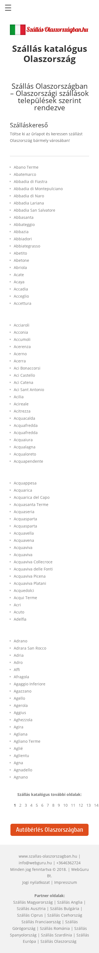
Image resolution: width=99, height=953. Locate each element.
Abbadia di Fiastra (30, 181)
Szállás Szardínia (56, 935)
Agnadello (23, 769)
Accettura (22, 303)
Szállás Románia (55, 928)
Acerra (20, 361)
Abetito (20, 253)
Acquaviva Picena (30, 576)
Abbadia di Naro (29, 195)
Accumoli (22, 339)
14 (96, 805)
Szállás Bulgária (64, 908)
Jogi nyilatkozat (36, 882)
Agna (18, 762)
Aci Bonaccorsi (27, 368)
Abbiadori (23, 238)
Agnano (21, 777)
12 (81, 805)
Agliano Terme (27, 741)
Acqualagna (24, 446)
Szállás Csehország (64, 915)
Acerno (20, 353)
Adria (19, 655)
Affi (17, 669)
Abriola (20, 267)
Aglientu (21, 755)
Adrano (20, 641)
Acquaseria (24, 511)
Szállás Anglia (69, 902)
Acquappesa (25, 483)
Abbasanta (24, 217)
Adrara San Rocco (30, 648)
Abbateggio (24, 224)
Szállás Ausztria (31, 908)
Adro (18, 662)
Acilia (19, 396)
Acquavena (24, 540)
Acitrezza (22, 411)
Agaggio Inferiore (29, 684)
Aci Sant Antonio (29, 389)
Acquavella (24, 533)
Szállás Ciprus (30, 915)
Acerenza (22, 346)
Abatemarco (25, 174)
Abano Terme (26, 167)
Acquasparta (25, 518)
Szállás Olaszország (58, 941)
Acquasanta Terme (31, 504)
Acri (17, 604)
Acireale (21, 403)
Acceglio (21, 296)
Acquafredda (26, 425)
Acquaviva (23, 547)
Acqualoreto (25, 454)
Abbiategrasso (27, 246)
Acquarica (23, 490)
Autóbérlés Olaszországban (49, 829)
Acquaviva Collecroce (33, 561)
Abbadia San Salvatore (34, 210)
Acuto (19, 612)
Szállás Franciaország (41, 921)
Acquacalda (24, 418)
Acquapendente (28, 461)
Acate (19, 274)
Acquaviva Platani (30, 583)
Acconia (21, 332)
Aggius (20, 712)
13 (88, 805)
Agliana (21, 734)
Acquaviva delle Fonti (33, 569)
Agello (19, 698)
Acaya (19, 281)
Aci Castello (24, 375)
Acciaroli (21, 325)
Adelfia (20, 619)
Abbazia (21, 231)
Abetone (21, 260)
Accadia (21, 289)
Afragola (21, 676)
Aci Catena (23, 382)
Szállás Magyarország (33, 902)
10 (65, 805)
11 (73, 805)
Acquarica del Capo (32, 497)
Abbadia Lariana (29, 203)
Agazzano (22, 691)
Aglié (18, 748)
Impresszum (65, 882)
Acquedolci (24, 590)
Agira (18, 726)
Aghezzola (23, 719)
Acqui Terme (25, 597)
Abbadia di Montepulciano (38, 188)
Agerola (21, 705)
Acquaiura (23, 439)
